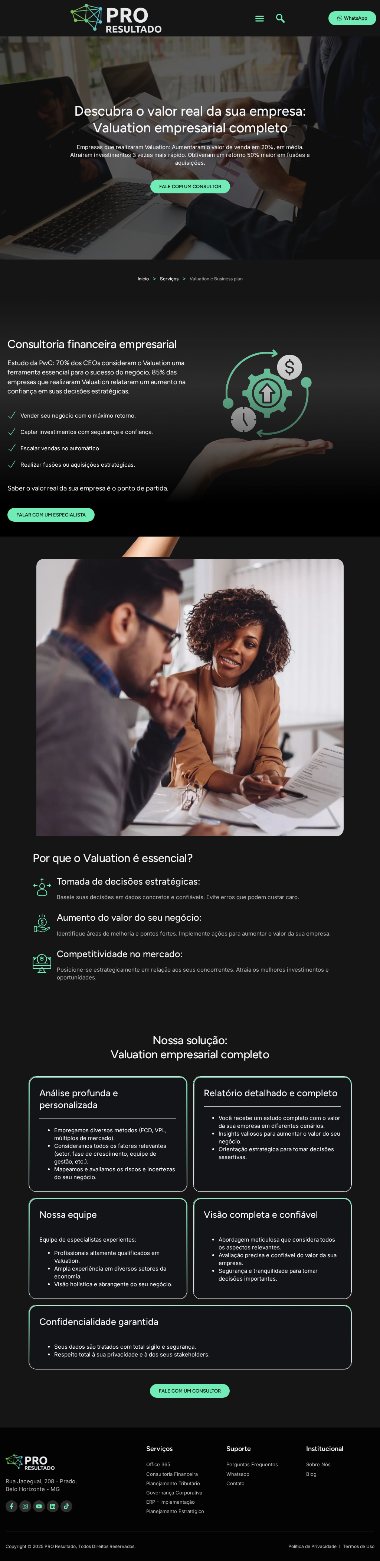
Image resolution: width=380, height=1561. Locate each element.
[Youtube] (39, 1506)
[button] (260, 18)
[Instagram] (25, 1506)
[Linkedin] (53, 1506)
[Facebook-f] (11, 1506)
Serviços (169, 278)
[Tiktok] (66, 1506)
